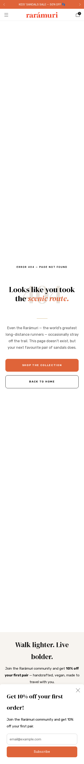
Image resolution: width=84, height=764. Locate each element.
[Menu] (6, 15)
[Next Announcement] (80, 4)
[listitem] (42, 4)
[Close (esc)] (78, 690)
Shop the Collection (42, 365)
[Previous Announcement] (4, 4)
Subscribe (42, 752)
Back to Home (42, 381)
